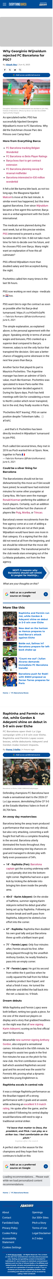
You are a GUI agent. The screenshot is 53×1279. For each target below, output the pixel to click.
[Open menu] (4, 4)
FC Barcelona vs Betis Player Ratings (26, 156)
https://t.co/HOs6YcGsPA (31, 312)
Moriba (26, 512)
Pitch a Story (39, 1222)
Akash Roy (11, 64)
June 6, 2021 (9, 319)
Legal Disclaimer (41, 1233)
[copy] (20, 70)
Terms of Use (39, 1227)
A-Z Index (37, 1238)
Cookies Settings (11, 1247)
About (5, 1212)
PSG (5, 233)
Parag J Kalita (13, 749)
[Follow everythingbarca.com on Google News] (46, 594)
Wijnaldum (42, 205)
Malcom (7, 197)
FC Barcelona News (19, 693)
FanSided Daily (10, 1222)
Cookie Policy (9, 1233)
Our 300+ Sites (40, 1217)
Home (5, 693)
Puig (18, 512)
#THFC (7, 420)
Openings (37, 1212)
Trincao (38, 512)
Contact (6, 1217)
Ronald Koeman (12, 499)
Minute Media (17, 1255)
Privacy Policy (10, 1227)
